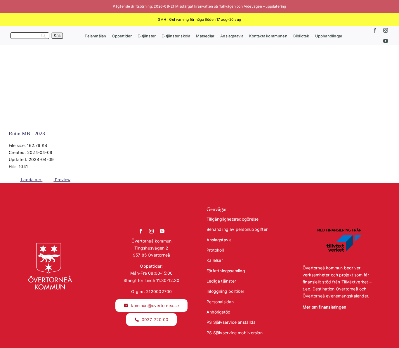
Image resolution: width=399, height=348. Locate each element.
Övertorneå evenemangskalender (335, 295)
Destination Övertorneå (335, 288)
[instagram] (385, 30)
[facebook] (375, 30)
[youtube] (385, 41)
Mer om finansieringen (324, 306)
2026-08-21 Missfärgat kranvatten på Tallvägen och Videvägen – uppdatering (220, 6)
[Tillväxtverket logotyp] (339, 230)
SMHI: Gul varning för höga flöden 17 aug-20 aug (199, 19)
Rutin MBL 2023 (27, 133)
